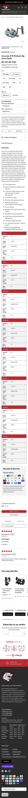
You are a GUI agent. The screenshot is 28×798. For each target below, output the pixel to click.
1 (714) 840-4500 (7, 715)
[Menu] (25, 7)
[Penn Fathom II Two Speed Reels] (8, 581)
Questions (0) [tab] (20, 521)
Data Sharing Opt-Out (19, 756)
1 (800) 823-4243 (7, 711)
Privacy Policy (6, 754)
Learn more (20, 2)
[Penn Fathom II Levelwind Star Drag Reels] (20, 581)
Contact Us (5, 749)
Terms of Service (6, 756)
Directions (6, 761)
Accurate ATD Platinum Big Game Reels (14, 17)
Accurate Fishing (6, 46)
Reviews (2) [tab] (8, 521)
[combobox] (14, 12)
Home (3, 17)
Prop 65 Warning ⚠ (7, 143)
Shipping (4, 64)
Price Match (5, 751)
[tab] (5, 147)
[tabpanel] (14, 307)
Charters (15, 749)
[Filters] (3, 525)
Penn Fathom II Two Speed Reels (7, 590)
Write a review (14, 511)
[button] (22, 7)
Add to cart (19, 131)
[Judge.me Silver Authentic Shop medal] (21, 648)
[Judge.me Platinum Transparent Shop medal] (6, 648)
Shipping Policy (17, 751)
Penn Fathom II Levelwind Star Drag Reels (19, 590)
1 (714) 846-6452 (7, 713)
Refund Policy (16, 754)
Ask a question (14, 515)
